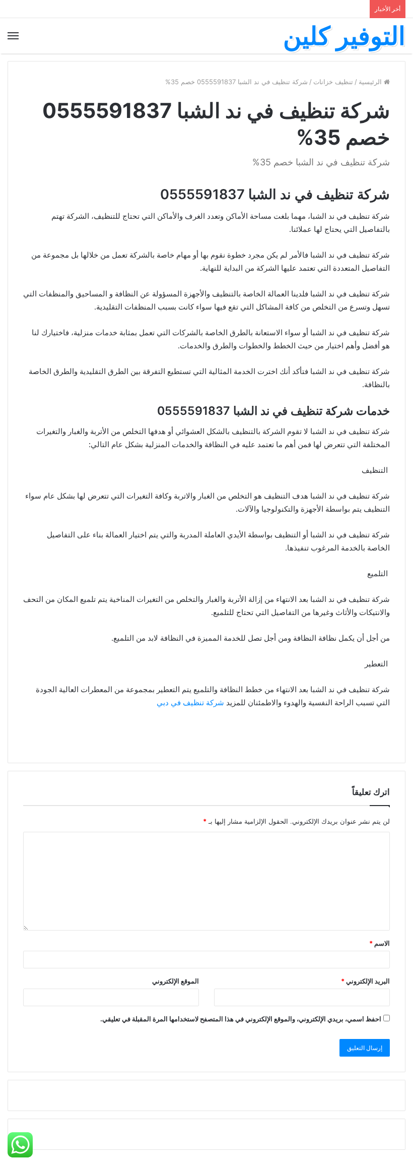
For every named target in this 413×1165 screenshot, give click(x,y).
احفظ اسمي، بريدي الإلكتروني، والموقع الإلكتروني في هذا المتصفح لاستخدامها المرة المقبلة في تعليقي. (240, 1019)
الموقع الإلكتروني (175, 981)
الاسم (379, 943)
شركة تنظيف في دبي (190, 702)
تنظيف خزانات (333, 82)
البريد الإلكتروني (365, 981)
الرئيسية (371, 82)
